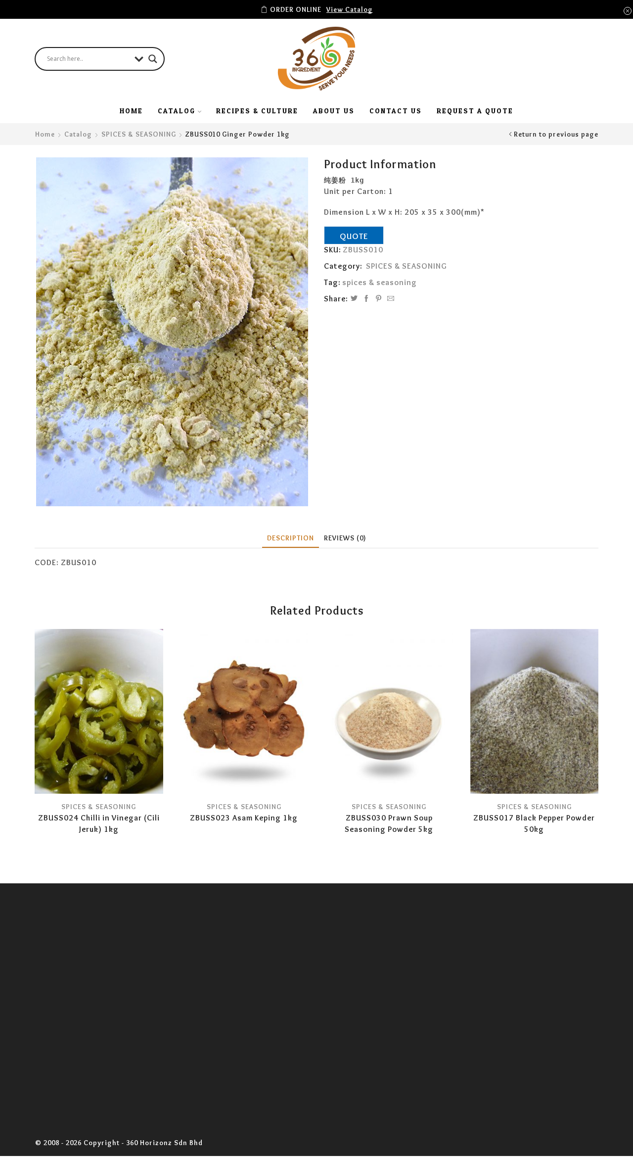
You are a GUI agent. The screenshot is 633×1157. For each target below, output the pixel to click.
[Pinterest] (379, 298)
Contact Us (395, 110)
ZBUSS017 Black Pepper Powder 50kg (534, 823)
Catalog (78, 134)
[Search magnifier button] (153, 59)
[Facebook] (367, 298)
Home (131, 110)
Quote (354, 236)
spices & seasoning (379, 282)
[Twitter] (354, 298)
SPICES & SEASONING (138, 134)
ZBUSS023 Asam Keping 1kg (244, 817)
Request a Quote (475, 110)
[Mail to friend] (390, 298)
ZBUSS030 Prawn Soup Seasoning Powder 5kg (389, 823)
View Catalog (349, 9)
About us (334, 110)
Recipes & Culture (257, 110)
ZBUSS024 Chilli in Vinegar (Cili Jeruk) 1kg (99, 823)
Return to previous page (556, 134)
